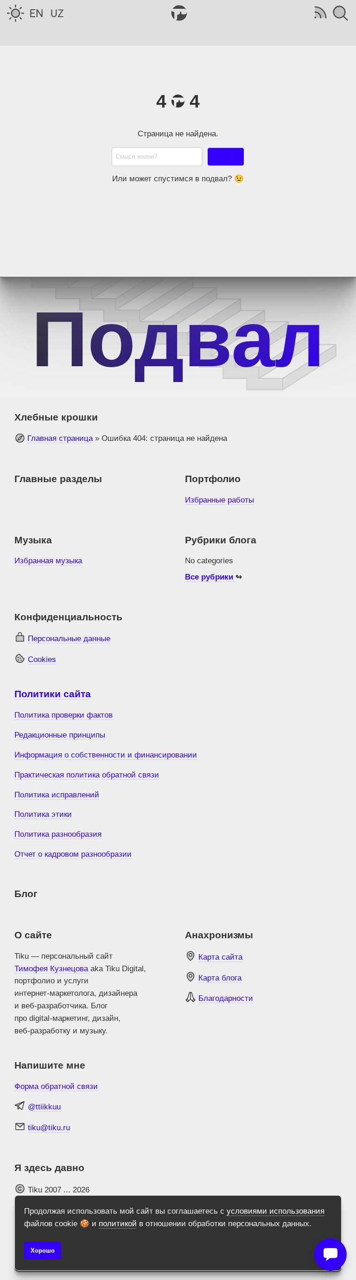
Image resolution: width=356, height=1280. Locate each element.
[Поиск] (340, 13)
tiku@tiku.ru (49, 1127)
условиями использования (275, 1211)
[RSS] (319, 13)
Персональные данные (69, 638)
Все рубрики (210, 577)
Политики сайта (52, 693)
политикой (118, 1223)
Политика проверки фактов (63, 715)
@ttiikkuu (44, 1106)
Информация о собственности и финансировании (105, 755)
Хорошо (43, 1250)
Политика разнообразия (58, 834)
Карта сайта (220, 957)
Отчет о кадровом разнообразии (73, 854)
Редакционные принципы (59, 735)
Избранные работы (219, 500)
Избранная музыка (48, 560)
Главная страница (60, 438)
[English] (36, 13)
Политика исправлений (56, 794)
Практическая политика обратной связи (86, 775)
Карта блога (220, 978)
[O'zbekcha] (57, 13)
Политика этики (43, 814)
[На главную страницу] (178, 12)
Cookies (42, 659)
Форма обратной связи (56, 1086)
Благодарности (225, 998)
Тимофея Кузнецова (51, 968)
